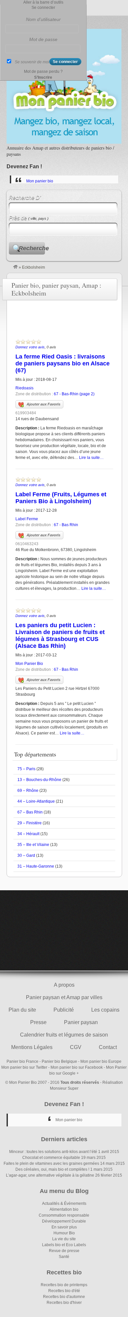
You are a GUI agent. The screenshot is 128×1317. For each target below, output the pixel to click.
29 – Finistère (29, 823)
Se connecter (43, 7)
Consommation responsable (64, 1215)
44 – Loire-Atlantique (36, 801)
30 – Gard (26, 855)
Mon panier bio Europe (100, 1061)
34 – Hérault (28, 834)
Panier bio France (22, 1061)
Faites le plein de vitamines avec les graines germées (51, 1163)
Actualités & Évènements (64, 1203)
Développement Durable (64, 1221)
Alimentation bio (64, 1209)
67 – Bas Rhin (30, 812)
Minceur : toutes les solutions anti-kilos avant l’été (53, 1151)
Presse (38, 1022)
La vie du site (64, 1239)
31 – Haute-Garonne (35, 866)
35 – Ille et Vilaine (33, 844)
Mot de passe (43, 39)
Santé (64, 1256)
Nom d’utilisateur (43, 19)
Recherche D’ (25, 197)
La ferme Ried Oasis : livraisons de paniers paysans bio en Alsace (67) (62, 363)
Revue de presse (64, 1250)
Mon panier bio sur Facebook (77, 1067)
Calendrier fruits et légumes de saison (64, 1035)
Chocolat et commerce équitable (51, 1157)
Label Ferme (26, 519)
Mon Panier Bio (29, 663)
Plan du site (22, 1010)
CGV (75, 1047)
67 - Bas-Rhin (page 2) (74, 394)
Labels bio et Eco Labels (64, 1245)
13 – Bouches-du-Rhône (39, 779)
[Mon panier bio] (15, 267)
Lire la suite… (91, 457)
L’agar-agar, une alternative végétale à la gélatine (50, 1175)
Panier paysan (81, 1022)
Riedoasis (24, 388)
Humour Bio (64, 1233)
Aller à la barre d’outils (43, 2)
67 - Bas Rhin (66, 525)
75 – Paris (26, 769)
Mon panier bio (39, 181)
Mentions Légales (32, 1047)
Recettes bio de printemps (64, 1285)
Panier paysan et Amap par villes (64, 997)
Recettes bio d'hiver (64, 1302)
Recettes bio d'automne (64, 1296)
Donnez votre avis (30, 347)
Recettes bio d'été (64, 1290)
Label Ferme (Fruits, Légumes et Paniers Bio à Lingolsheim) (60, 497)
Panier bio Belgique (59, 1061)
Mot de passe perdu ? (43, 71)
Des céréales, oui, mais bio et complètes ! (52, 1169)
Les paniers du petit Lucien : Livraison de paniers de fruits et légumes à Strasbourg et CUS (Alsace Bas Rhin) (60, 635)
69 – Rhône (27, 790)
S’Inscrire (43, 77)
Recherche (32, 248)
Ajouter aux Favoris (43, 404)
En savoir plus (64, 1227)
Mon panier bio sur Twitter (24, 1067)
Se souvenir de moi (32, 62)
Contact (108, 1047)
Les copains (105, 1010)
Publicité (63, 1010)
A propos (64, 985)
